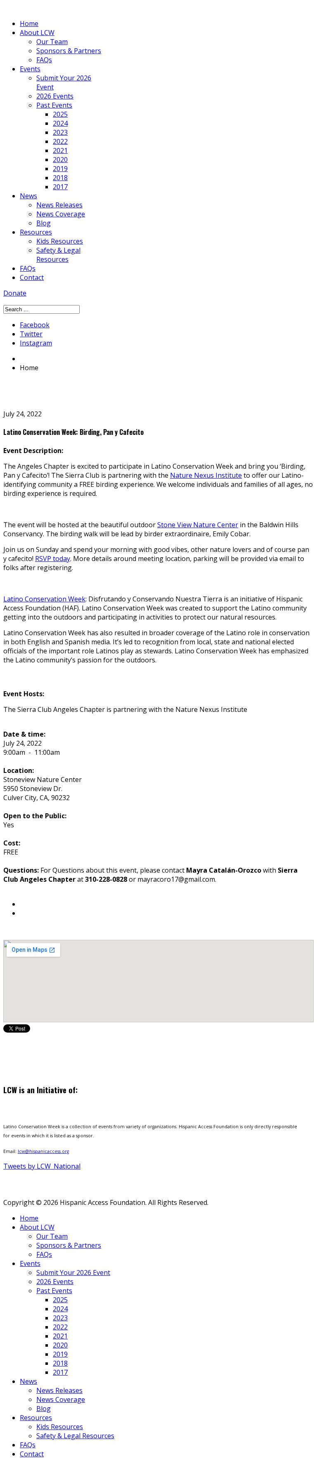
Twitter (31, 333)
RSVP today (52, 558)
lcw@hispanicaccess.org (43, 1151)
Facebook (35, 324)
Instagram (36, 342)
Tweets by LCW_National (41, 1166)
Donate (14, 293)
